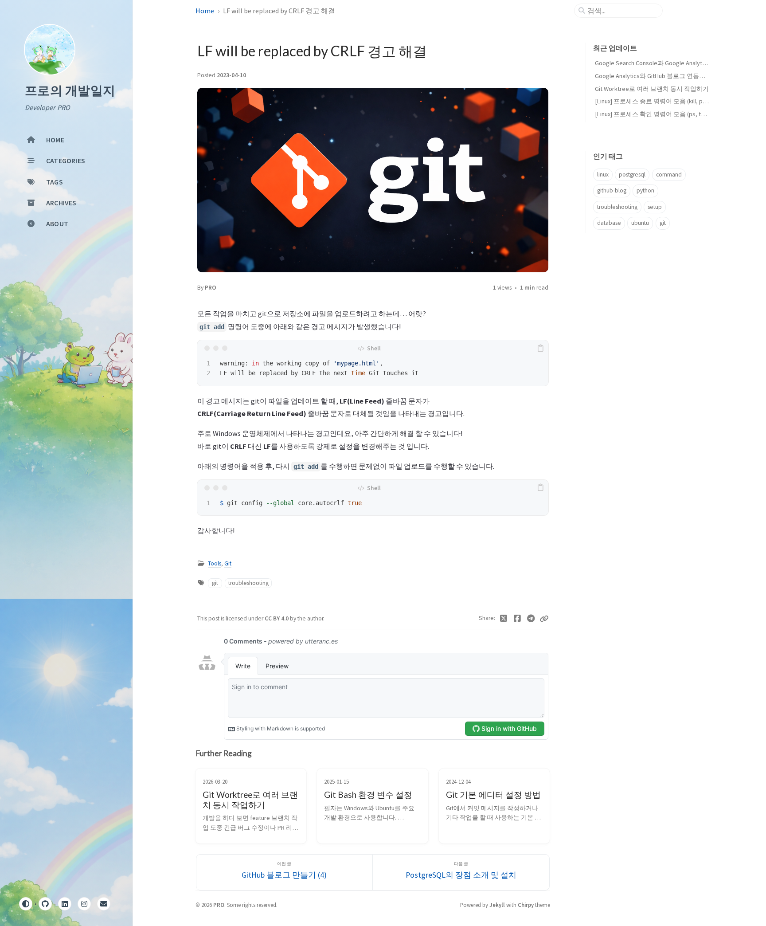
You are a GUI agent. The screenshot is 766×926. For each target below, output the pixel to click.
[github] (45, 904)
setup (655, 207)
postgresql (632, 174)
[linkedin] (65, 904)
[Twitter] (504, 619)
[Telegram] (531, 619)
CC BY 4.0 (277, 618)
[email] (104, 904)
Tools (214, 563)
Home (204, 10)
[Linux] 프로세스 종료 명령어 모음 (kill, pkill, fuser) (662, 101)
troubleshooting (248, 583)
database (609, 223)
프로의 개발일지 (70, 90)
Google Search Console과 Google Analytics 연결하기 (665, 63)
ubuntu (640, 223)
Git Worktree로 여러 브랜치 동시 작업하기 (652, 89)
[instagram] (84, 904)
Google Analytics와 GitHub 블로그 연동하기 (653, 76)
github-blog (611, 190)
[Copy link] (543, 619)
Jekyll (497, 904)
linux (603, 174)
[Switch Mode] (26, 904)
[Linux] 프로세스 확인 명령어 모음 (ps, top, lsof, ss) (663, 114)
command (669, 174)
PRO (210, 287)
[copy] (540, 348)
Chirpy (526, 904)
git (215, 583)
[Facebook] (517, 619)
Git (227, 563)
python (645, 190)
